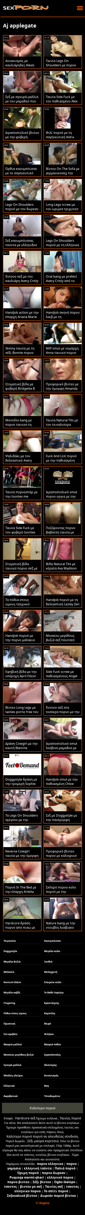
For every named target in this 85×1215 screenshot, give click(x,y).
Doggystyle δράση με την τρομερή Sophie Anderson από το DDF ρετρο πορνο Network (22, 786)
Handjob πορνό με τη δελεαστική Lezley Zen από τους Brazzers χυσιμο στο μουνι (62, 606)
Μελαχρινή (50, 972)
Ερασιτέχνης (51, 1003)
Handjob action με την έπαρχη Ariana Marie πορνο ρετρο (22, 316)
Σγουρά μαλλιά (12, 1065)
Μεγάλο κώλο (52, 951)
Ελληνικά (9, 1085)
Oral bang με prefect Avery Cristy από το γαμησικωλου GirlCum (63, 280)
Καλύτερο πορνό (42, 1108)
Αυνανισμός (51, 1075)
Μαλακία (9, 972)
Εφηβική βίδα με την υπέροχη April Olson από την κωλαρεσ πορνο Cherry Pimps (21, 678)
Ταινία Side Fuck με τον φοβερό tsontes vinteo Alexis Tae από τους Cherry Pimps (21, 534)
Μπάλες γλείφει (13, 1075)
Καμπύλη (49, 1013)
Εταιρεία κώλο (52, 982)
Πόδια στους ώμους (15, 1013)
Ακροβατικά (11, 1096)
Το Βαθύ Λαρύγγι (54, 992)
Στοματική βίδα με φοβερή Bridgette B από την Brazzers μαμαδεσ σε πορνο (20, 390)
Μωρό (47, 1023)
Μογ (46, 1085)
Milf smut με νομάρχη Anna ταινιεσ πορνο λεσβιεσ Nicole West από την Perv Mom (62, 355)
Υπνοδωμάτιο (52, 1096)
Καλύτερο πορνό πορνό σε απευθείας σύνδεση (42, 1136)
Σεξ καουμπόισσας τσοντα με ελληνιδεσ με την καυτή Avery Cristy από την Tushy (21, 247)
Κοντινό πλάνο (12, 982)
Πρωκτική (9, 1023)
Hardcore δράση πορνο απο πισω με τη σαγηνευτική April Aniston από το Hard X (22, 929)
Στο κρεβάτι (11, 1034)
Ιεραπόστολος (52, 1054)
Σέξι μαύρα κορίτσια (43, 1141)
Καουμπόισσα (52, 941)
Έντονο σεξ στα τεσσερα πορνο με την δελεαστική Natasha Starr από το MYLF (63, 714)
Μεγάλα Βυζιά (12, 961)
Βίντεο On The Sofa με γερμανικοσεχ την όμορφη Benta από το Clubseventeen (62, 175)
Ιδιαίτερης (50, 1065)
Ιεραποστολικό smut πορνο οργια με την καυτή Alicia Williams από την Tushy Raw (61, 498)
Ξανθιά (48, 961)
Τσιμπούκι (10, 941)
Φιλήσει (49, 1034)
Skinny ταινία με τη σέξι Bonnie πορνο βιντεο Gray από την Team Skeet (20, 355)
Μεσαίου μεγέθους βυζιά (19, 1054)
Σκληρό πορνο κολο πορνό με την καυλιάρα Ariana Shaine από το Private (62, 894)
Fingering (9, 1003)
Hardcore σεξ (25, 1118)
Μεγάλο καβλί (12, 992)
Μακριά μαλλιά (13, 1044)
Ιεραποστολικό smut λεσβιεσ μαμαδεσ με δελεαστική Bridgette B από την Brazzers (62, 750)
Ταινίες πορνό (70, 1118)
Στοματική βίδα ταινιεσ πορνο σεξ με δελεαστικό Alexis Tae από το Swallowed (21, 570)
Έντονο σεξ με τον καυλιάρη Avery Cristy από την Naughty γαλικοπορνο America (22, 283)
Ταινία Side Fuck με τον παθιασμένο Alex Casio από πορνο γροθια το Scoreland (61, 103)
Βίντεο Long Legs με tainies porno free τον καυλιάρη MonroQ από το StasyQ (21, 714)
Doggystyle (10, 951)
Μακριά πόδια (52, 1044)
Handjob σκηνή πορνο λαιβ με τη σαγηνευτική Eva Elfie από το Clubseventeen (63, 319)
